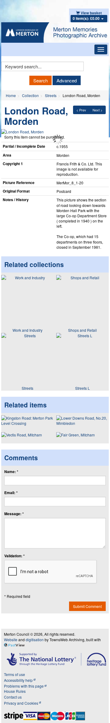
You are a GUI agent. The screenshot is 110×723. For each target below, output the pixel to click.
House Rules (15, 691)
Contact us (13, 697)
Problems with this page (24, 686)
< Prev (81, 109)
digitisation (35, 639)
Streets (51, 95)
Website (10, 639)
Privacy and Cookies (21, 703)
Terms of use (14, 674)
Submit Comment (87, 606)
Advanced (67, 80)
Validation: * (14, 556)
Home (11, 95)
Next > (97, 109)
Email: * (11, 492)
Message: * (14, 513)
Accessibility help (19, 680)
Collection (30, 95)
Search (40, 80)
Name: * (11, 471)
